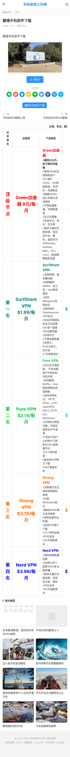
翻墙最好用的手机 (13, 725)
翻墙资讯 (7, 12)
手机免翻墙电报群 (46, 725)
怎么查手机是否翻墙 (14, 663)
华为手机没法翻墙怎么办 (50, 692)
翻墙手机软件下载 (17, 21)
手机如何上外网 (35, 4)
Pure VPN (50, 361)
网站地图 (51, 738)
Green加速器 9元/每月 (26, 204)
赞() (35, 79)
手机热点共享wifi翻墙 (55, 117)
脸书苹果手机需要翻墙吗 (50, 663)
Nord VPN (51, 550)
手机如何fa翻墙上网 (14, 117)
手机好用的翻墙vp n (47, 630)
